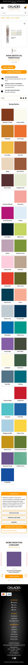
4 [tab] (13, 580)
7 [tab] (17, 580)
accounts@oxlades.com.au (14, 655)
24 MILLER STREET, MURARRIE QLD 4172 (14, 645)
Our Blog (14, 632)
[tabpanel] (14, 564)
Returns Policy (14, 639)
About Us (14, 627)
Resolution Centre (14, 620)
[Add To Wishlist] (24, 23)
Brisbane (14, 602)
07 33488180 (14, 653)
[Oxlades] (14, 8)
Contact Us (14, 629)
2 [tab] (10, 580)
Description (14, 494)
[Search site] (25, 13)
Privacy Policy (14, 636)
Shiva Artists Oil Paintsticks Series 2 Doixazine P (14, 571)
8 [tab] (19, 580)
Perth (14, 609)
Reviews (14, 522)
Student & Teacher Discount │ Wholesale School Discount (14, 1)
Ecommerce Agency (8, 662)
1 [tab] (8, 580)
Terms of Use (14, 634)
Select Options (8, 67)
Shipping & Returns (14, 517)
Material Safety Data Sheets (14, 527)
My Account (14, 616)
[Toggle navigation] (2, 7)
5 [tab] (14, 580)
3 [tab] (11, 580)
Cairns (14, 607)
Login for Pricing (14, 72)
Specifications (14, 513)
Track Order (14, 618)
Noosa (14, 605)
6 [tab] (16, 580)
